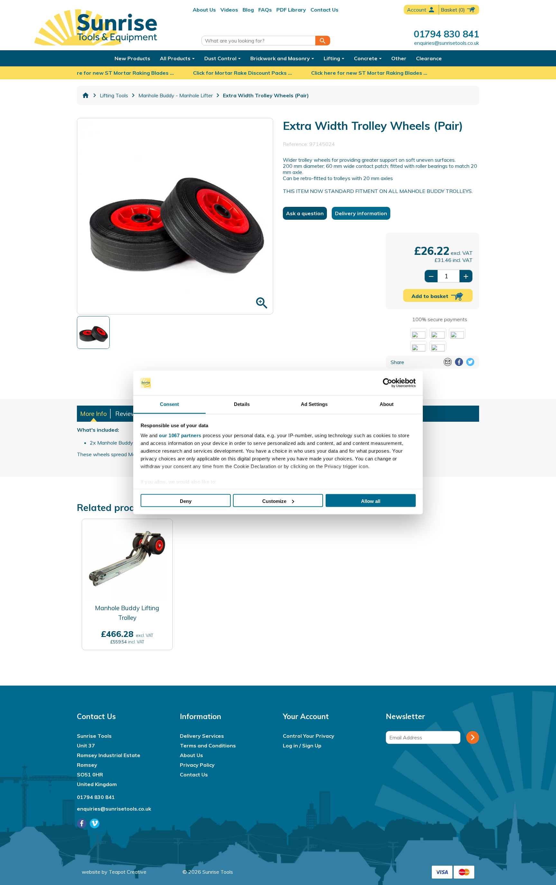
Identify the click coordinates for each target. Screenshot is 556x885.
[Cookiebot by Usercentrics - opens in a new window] (387, 383)
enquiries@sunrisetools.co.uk (446, 42)
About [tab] (387, 404)
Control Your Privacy (308, 736)
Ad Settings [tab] (314, 404)
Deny (185, 501)
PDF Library (291, 9)
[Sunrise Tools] (117, 28)
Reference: (295, 144)
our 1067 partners (180, 435)
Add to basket (431, 296)
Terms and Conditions (208, 745)
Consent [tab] (169, 404)
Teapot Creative (127, 872)
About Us (204, 9)
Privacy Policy (197, 765)
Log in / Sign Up (302, 745)
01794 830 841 (446, 34)
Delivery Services (202, 736)
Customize (274, 501)
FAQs (265, 9)
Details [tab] (242, 404)
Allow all (370, 501)
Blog (248, 9)
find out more (127, 640)
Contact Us (324, 9)
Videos (229, 9)
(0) (453, 9)
